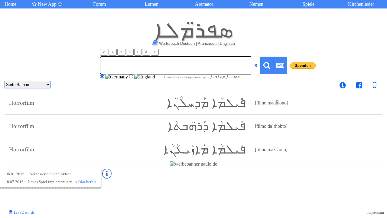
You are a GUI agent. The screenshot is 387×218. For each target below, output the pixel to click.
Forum (99, 4)
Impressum (375, 212)
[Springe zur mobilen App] (370, 86)
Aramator (204, 4)
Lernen (151, 4)
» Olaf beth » (85, 182)
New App (47, 4)
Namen (256, 4)
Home (10, 4)
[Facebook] (359, 86)
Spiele (308, 4)
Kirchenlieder (361, 4)
